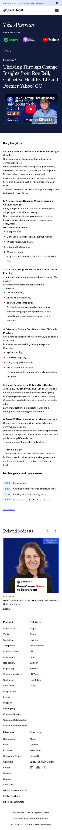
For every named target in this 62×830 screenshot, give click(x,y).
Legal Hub (8, 685)
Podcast (7, 750)
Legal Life (8, 784)
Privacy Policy (21, 818)
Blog (5, 744)
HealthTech (36, 679)
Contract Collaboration (15, 719)
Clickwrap (8, 679)
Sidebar (7, 702)
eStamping (9, 708)
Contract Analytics (13, 674)
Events (6, 767)
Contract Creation (12, 714)
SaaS (32, 656)
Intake (6, 696)
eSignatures (9, 656)
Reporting (8, 668)
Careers (34, 744)
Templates (9, 645)
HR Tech (34, 674)
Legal (33, 628)
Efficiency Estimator (13, 801)
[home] (13, 10)
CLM (32, 685)
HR (31, 651)
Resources (9, 738)
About (33, 738)
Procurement (37, 645)
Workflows (8, 639)
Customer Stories (12, 755)
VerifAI (6, 634)
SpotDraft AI (9, 628)
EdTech (34, 662)
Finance (34, 639)
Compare (8, 761)
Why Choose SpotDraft (15, 790)
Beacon (7, 778)
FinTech (34, 668)
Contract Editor (11, 651)
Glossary (8, 773)
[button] (57, 10)
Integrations (9, 691)
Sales (33, 634)
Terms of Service (39, 818)
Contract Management (15, 725)
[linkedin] (32, 768)
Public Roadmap (12, 795)
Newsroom (35, 750)
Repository (9, 662)
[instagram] (38, 768)
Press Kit (34, 755)
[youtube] (44, 768)
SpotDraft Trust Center (42, 761)
